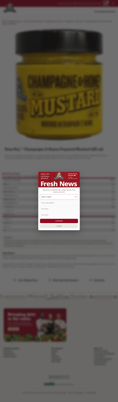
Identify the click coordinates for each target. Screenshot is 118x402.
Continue (59, 221)
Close (59, 226)
